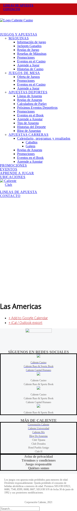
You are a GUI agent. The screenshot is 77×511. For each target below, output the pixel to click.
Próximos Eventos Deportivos (37, 107)
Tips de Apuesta (28, 123)
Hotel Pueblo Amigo (38, 447)
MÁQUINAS (19, 38)
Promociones (26, 57)
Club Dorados (38, 443)
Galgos (30, 146)
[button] (3, 13)
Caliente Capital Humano (38, 402)
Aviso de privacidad (38, 456)
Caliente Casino (38, 380)
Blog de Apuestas (29, 131)
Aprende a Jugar (28, 65)
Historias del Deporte (31, 127)
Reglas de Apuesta (29, 100)
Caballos (31, 142)
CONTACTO (11, 9)
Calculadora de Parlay (32, 104)
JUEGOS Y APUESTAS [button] (18, 34)
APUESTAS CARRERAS (29, 134)
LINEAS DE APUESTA (18, 5)
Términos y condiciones (39, 460)
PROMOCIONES (13, 165)
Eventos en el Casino (31, 61)
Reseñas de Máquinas (31, 53)
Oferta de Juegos (28, 77)
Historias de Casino (30, 69)
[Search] (20, 508)
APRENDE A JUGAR (17, 173)
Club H (38, 451)
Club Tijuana (38, 439)
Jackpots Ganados (29, 46)
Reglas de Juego (28, 50)
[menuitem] (38, 5)
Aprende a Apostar (30, 119)
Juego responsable (38, 464)
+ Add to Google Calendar (28, 318)
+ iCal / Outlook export (25, 322)
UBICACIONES (12, 177)
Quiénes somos (38, 468)
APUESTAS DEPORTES (28, 92)
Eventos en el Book (30, 115)
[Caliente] (38, 23)
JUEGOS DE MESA (24, 73)
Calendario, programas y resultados (43, 138)
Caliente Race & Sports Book (38, 384)
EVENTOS (8, 169)
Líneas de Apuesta (29, 96)
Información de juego (31, 42)
